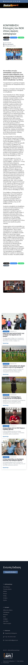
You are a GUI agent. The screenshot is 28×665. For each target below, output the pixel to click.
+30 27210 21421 (8, 1)
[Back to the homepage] (11, 5)
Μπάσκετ (5, 614)
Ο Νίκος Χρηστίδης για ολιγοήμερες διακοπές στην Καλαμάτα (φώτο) (13, 459)
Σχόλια (5, 600)
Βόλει (4, 616)
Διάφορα (5, 619)
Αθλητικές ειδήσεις (8, 610)
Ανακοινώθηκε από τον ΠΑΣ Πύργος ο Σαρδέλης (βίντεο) (14, 428)
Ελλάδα (5, 591)
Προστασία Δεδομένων (9, 661)
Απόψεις (5, 598)
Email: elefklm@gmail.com (11, 640)
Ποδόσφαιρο (6, 612)
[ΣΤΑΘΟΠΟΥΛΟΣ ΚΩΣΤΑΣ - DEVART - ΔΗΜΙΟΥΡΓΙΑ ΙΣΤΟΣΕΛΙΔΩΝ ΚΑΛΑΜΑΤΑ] (8, 655)
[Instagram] (17, 1)
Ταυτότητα (6, 662)
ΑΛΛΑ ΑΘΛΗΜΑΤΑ (9, 44)
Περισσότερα (5, 343)
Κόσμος (5, 593)
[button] (24, 5)
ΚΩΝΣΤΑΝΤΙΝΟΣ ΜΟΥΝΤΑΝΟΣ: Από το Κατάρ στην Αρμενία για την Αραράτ (13, 334)
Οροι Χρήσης (20, 661)
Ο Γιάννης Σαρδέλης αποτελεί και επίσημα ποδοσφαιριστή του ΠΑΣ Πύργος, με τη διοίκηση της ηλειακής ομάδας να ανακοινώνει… (13, 433)
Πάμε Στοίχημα (7, 623)
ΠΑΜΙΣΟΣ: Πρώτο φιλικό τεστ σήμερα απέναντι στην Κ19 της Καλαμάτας (14, 366)
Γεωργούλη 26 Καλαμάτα (11, 633)
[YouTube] (19, 1)
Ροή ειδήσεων (6, 587)
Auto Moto (5, 621)
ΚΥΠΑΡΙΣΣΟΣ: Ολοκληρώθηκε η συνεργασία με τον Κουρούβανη (12, 397)
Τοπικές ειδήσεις (7, 589)
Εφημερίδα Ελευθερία (10, 572)
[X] (15, 1)
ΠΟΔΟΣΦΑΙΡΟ (6, 331)
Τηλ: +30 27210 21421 (10, 636)
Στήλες (5, 596)
